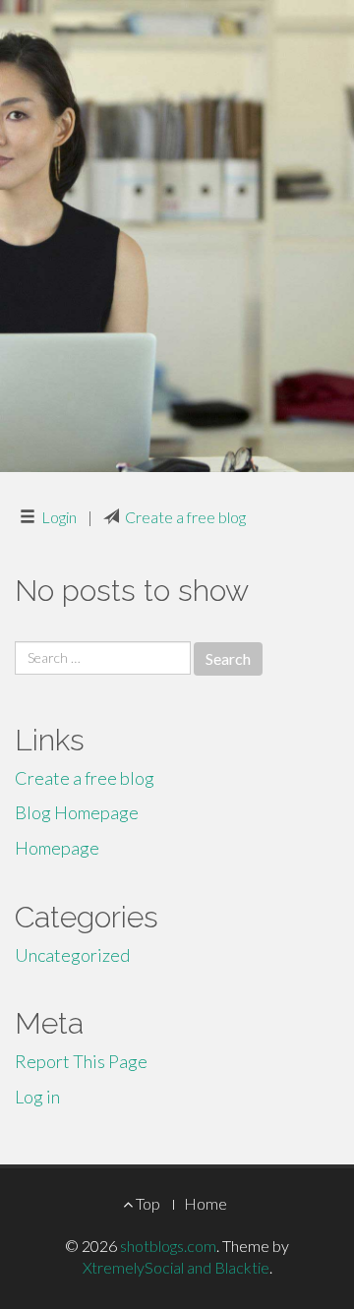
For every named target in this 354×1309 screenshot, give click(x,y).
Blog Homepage (77, 812)
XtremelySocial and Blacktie (176, 1267)
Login (59, 516)
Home (205, 1203)
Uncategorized (72, 955)
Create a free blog (185, 516)
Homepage (57, 848)
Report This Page (81, 1061)
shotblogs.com (168, 1245)
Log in (37, 1096)
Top (146, 1203)
